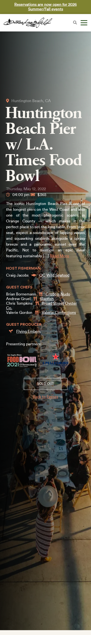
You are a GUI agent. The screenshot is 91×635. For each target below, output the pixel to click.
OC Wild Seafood (54, 275)
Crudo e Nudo (58, 294)
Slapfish (47, 299)
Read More (59, 256)
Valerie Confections (59, 313)
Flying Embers (28, 331)
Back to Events (45, 397)
